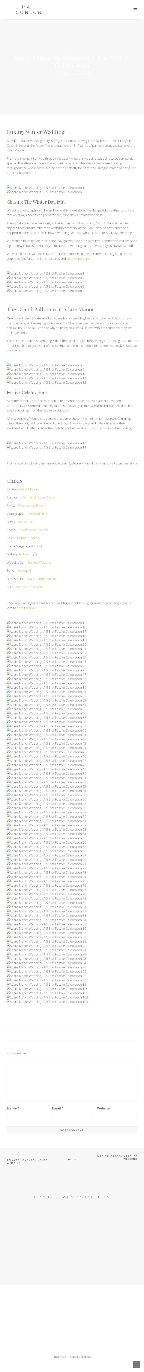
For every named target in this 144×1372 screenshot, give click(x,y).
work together (72, 1212)
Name (13, 1108)
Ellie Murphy (29, 554)
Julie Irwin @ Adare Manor (38, 497)
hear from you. (26, 608)
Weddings (86, 74)
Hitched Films (38, 513)
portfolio (72, 1269)
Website (103, 1108)
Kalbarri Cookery (28, 538)
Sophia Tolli (26, 521)
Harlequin (24, 570)
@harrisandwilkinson (32, 505)
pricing (72, 1276)
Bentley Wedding (39, 562)
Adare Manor (28, 489)
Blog (72, 1159)
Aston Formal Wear (29, 587)
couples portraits (78, 258)
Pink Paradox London (33, 530)
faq (72, 1261)
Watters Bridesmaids (41, 579)
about (72, 1253)
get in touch (72, 1236)
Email (57, 1108)
